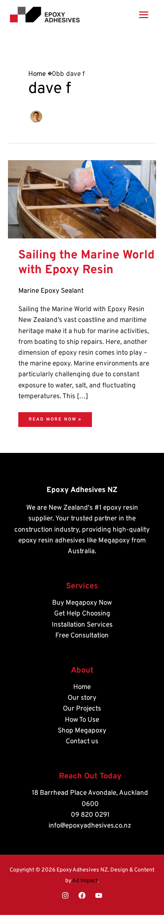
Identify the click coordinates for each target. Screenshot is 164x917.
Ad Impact (85, 880)
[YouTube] (98, 895)
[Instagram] (65, 895)
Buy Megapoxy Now (82, 603)
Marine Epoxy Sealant (51, 291)
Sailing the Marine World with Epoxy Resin (86, 263)
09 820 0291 (90, 815)
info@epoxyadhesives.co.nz (90, 826)
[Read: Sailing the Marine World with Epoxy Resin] (82, 199)
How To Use (82, 720)
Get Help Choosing (82, 613)
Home (82, 687)
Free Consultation (82, 635)
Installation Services (82, 625)
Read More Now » (55, 417)
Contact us (82, 741)
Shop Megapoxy (82, 730)
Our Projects (82, 709)
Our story (82, 698)
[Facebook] (82, 895)
